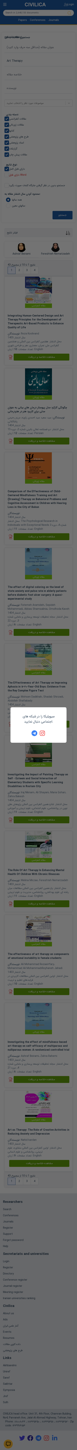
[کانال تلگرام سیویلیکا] (34, 733)
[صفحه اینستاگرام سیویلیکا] (43, 733)
